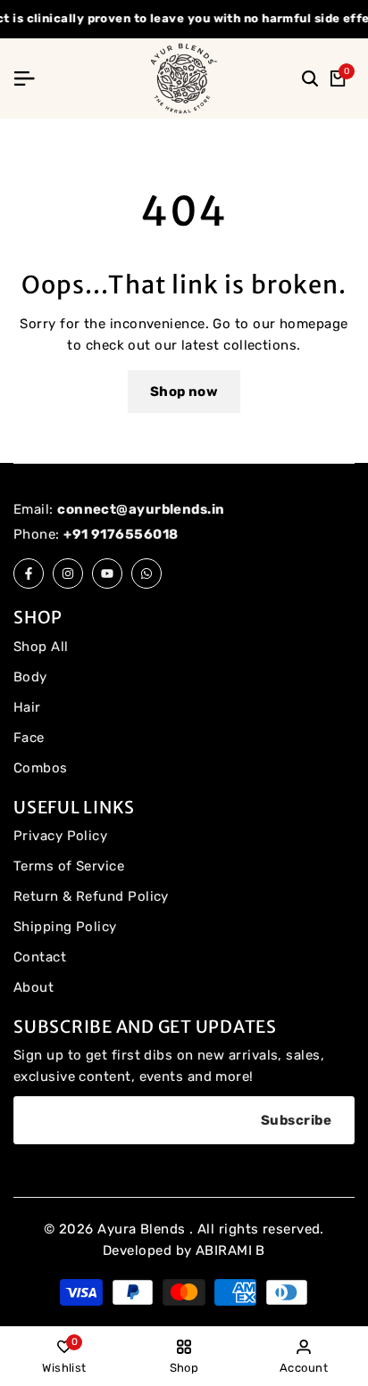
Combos (40, 768)
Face (29, 738)
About (33, 987)
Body (30, 677)
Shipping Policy (65, 927)
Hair (27, 707)
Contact (39, 957)
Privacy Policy (60, 836)
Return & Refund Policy (91, 896)
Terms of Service (68, 866)
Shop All (41, 647)
